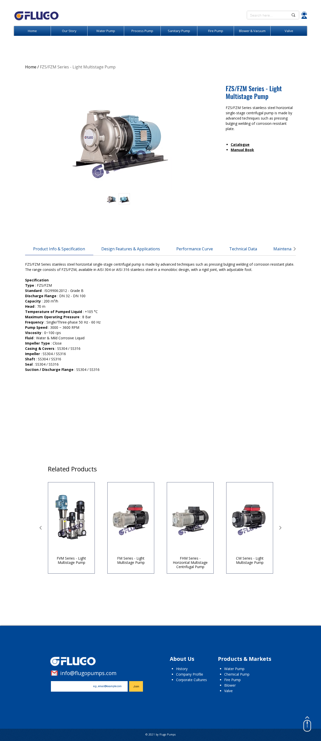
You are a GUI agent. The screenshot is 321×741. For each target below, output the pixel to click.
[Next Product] (280, 528)
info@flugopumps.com (88, 673)
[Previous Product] (41, 528)
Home (30, 67)
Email (119, 677)
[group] (160, 528)
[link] (59, 249)
